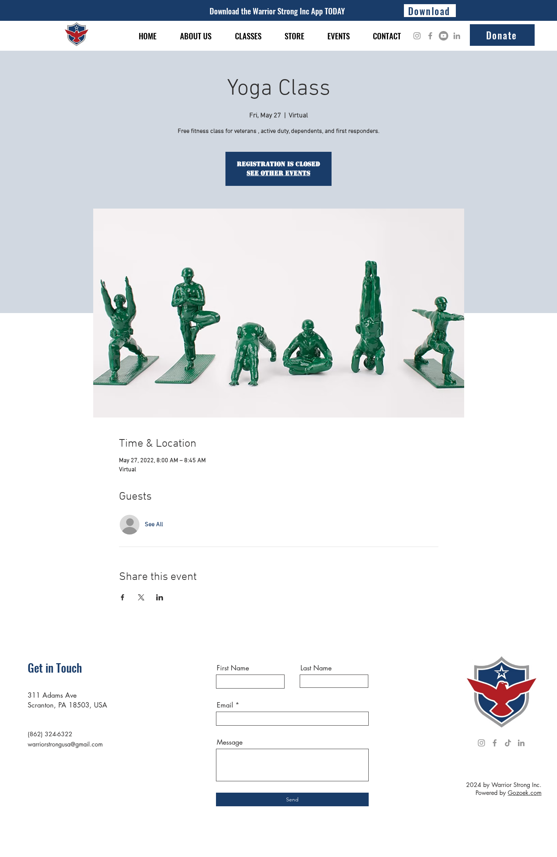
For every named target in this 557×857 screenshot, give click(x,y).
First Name (233, 667)
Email (225, 704)
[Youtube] (443, 36)
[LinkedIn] (457, 36)
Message (230, 742)
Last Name (316, 667)
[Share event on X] (141, 597)
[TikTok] (508, 743)
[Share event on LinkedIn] (159, 597)
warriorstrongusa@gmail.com (65, 744)
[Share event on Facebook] (122, 597)
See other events (278, 173)
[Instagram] (417, 36)
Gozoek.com (524, 793)
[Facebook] (430, 36)
